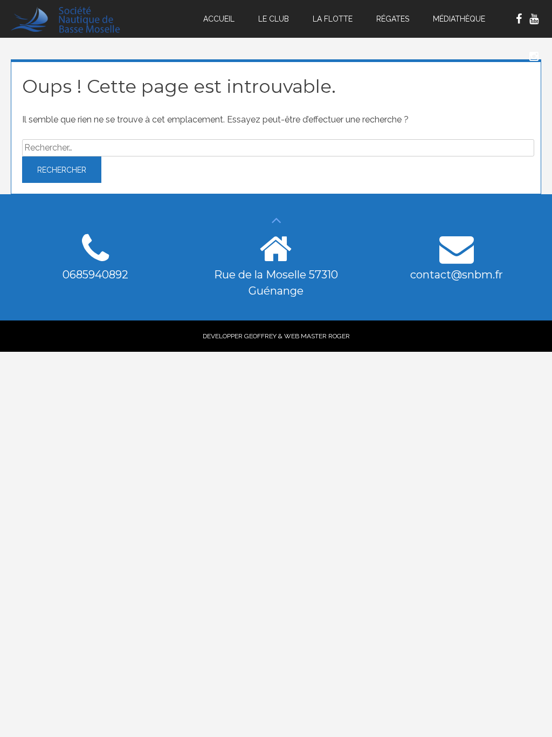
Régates (392, 19)
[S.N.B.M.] (72, 30)
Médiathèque (459, 19)
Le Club (273, 19)
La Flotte (333, 19)
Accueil (218, 19)
